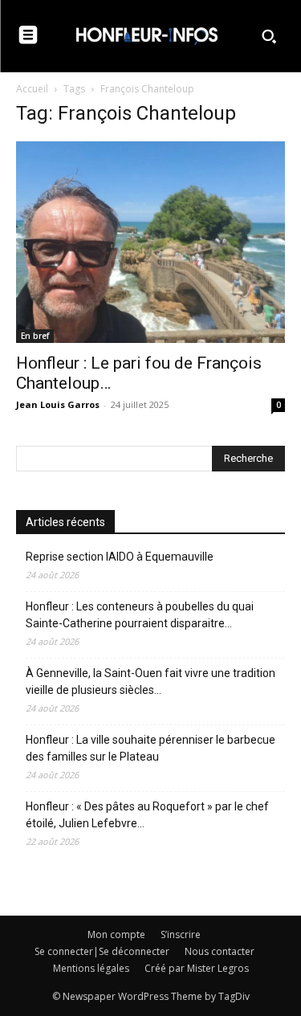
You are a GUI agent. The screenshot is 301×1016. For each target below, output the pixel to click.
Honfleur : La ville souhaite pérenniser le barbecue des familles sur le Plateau (150, 748)
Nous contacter (219, 951)
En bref (35, 335)
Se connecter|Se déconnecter (102, 951)
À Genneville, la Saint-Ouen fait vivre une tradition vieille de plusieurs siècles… (150, 681)
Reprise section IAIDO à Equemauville (121, 556)
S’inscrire (181, 934)
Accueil (32, 89)
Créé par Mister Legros (196, 968)
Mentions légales (91, 968)
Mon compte (116, 934)
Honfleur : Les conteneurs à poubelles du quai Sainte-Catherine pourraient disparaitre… (140, 615)
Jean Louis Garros (58, 404)
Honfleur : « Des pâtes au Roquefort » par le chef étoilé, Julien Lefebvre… (147, 815)
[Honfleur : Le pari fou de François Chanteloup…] (150, 242)
